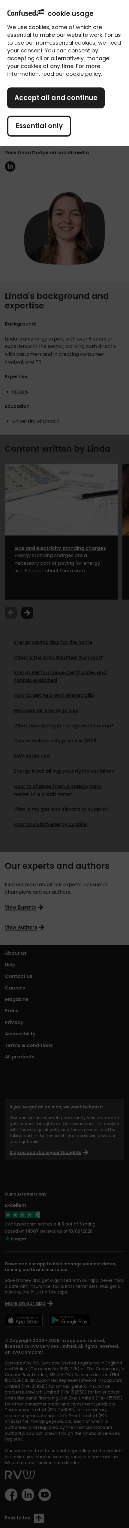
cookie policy (83, 74)
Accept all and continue (56, 97)
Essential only (39, 126)
